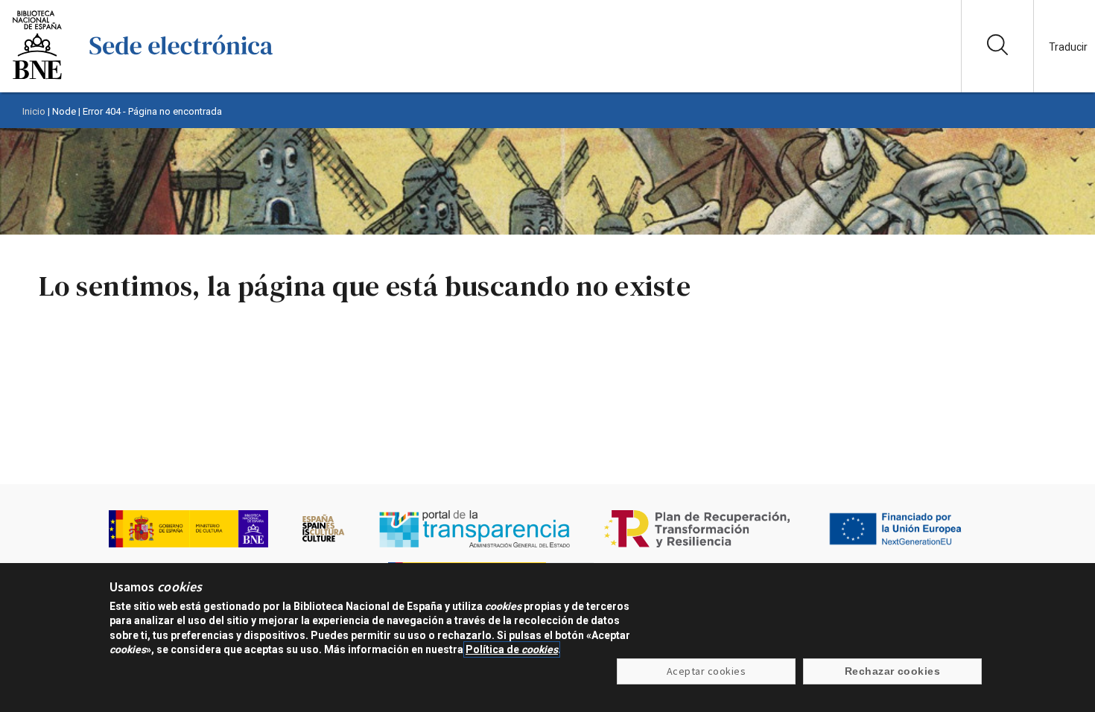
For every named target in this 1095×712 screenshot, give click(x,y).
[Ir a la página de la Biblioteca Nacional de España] (37, 78)
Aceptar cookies (706, 671)
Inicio (33, 111)
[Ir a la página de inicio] (181, 78)
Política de (512, 649)
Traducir (1068, 47)
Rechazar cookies (893, 671)
